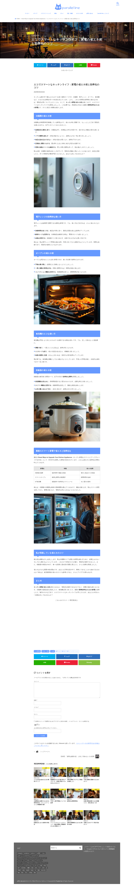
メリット (20, 865)
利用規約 (112, 849)
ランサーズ (35, 865)
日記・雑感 (70, 13)
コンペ (44, 858)
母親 (38, 870)
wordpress (26, 853)
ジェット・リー (21, 860)
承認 (23, 870)
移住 (22, 872)
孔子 (40, 867)
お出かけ (33, 853)
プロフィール (38, 863)
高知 (55, 13)
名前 (35, 700)
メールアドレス (27, 865)
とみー (19, 855)
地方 (19, 867)
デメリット (39, 860)
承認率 (27, 870)
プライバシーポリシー (100, 849)
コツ (40, 858)
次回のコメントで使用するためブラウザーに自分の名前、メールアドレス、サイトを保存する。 (62, 721)
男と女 (58, 651)
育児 (26, 872)
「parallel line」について (103, 13)
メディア (35, 13)
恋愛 (53, 651)
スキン (28, 860)
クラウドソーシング (46, 13)
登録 (19, 872)
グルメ (62, 13)
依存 (64, 651)
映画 (32, 870)
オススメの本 (79, 13)
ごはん (43, 853)
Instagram (20, 853)
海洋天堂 (43, 870)
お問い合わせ (89, 13)
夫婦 (32, 867)
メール (36, 707)
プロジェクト (30, 863)
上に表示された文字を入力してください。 (46, 728)
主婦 (41, 865)
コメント (36, 681)
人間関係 (38, 651)
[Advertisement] (67, 75)
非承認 (30, 872)
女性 (36, 867)
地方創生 (23, 867)
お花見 (38, 853)
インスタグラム (26, 855)
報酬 (28, 867)
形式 (43, 867)
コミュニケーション (73, 651)
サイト (36, 714)
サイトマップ (29, 881)
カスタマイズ (35, 855)
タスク (33, 860)
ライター (27, 13)
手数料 (19, 870)
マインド (45, 863)
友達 (45, 865)
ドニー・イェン (21, 863)
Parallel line (59, 881)
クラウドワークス (33, 858)
